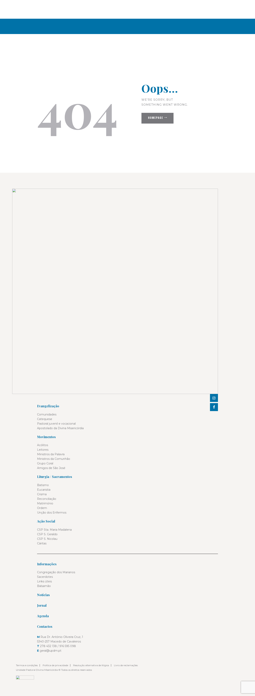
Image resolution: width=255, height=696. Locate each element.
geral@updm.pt (50, 650)
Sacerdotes (45, 577)
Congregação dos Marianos (56, 572)
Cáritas (41, 543)
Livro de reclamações (126, 665)
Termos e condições (27, 665)
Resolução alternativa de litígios (91, 665)
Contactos (44, 626)
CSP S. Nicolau (47, 539)
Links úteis (44, 581)
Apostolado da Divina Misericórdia (60, 428)
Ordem (42, 508)
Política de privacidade (55, 665)
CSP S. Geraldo (47, 534)
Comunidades (46, 414)
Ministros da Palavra (51, 454)
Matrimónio (45, 503)
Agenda (43, 616)
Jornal (42, 605)
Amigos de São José (51, 468)
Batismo (43, 485)
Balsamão (44, 586)
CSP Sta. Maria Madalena (54, 529)
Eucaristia (43, 489)
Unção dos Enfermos (51, 512)
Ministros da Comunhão (53, 459)
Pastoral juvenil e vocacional (56, 423)
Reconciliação (46, 499)
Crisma (42, 494)
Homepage (155, 118)
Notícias (43, 595)
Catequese (44, 419)
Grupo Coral (45, 463)
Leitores (42, 449)
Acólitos (42, 445)
